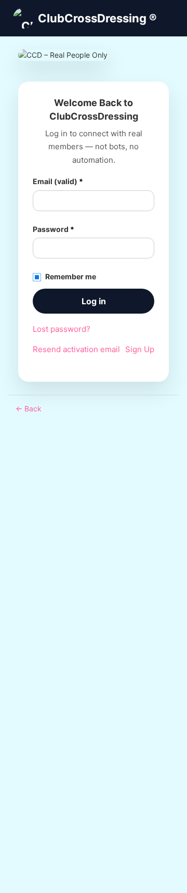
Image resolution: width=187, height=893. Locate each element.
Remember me (70, 276)
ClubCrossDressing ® (97, 18)
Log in (94, 301)
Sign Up (139, 349)
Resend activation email (76, 349)
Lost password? (61, 329)
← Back (29, 408)
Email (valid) (58, 181)
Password (53, 229)
